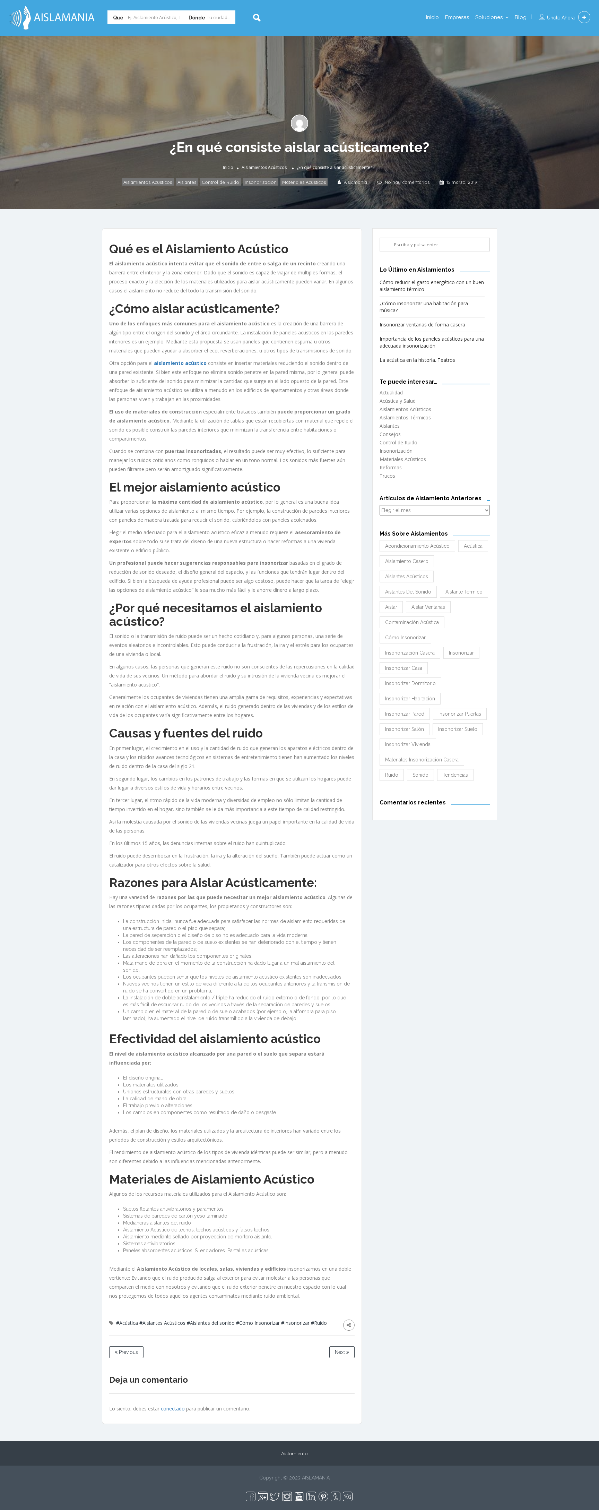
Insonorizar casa (403, 668)
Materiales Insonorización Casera (422, 759)
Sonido (420, 775)
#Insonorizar (295, 1323)
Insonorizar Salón (404, 729)
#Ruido (319, 1323)
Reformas (391, 467)
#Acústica (127, 1323)
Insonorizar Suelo (457, 729)
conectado (173, 1408)
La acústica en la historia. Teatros (417, 360)
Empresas (457, 17)
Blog (521, 17)
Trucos (387, 475)
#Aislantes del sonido (211, 1323)
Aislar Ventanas (428, 607)
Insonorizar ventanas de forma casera (422, 324)
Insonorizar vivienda (408, 744)
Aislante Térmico (464, 592)
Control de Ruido (220, 182)
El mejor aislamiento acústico (194, 487)
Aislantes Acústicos (406, 576)
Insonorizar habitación (410, 698)
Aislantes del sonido (408, 592)
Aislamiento (294, 1453)
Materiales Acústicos (304, 182)
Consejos (390, 434)
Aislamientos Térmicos (405, 417)
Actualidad (391, 392)
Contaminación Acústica (412, 622)
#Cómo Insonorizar (258, 1323)
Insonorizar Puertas (460, 714)
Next (340, 1352)
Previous (128, 1352)
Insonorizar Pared (404, 714)
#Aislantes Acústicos (162, 1323)
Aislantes (186, 182)
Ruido (391, 775)
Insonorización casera (410, 653)
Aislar (391, 607)
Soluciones (489, 17)
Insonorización (261, 182)
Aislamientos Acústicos (264, 167)
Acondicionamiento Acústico (417, 546)
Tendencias (455, 775)
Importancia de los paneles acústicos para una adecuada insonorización (432, 342)
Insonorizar (461, 653)
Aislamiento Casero (406, 561)
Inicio (432, 17)
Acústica (473, 546)
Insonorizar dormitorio (410, 683)
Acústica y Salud (398, 401)
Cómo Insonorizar (405, 637)
